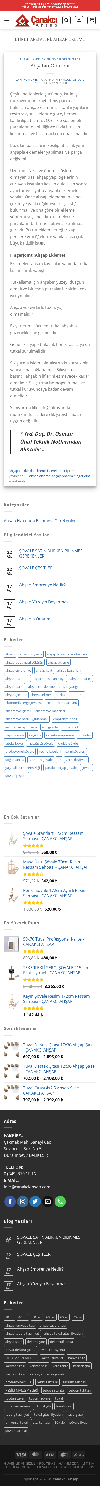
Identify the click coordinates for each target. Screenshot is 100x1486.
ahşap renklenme (41, 686)
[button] (7, 20)
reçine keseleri (50, 751)
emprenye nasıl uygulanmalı (26, 719)
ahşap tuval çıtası (52, 1325)
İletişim (88, 1463)
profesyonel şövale (19, 751)
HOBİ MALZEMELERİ (20, 1357)
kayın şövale (14, 735)
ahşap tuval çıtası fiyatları (63, 1333)
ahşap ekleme (39, 476)
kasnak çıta (81, 1365)
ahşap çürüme (16, 694)
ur (59, 759)
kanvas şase (38, 1365)
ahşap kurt (44, 670)
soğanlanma (14, 759)
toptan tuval (14, 1398)
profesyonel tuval (18, 1382)
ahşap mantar (16, 678)
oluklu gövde (68, 743)
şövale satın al (16, 1430)
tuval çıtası (64, 1406)
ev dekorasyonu (52, 1349)
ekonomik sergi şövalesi (23, 702)
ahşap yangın (69, 686)
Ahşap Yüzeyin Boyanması (44, 601)
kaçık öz (35, 735)
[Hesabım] (79, 20)
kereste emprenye (60, 735)
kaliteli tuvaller (52, 1357)
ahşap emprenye (18, 670)
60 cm (50, 1317)
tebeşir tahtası (80, 1390)
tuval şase (75, 1414)
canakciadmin (27, 79)
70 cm (77, 1317)
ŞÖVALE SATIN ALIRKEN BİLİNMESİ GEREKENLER (51, 553)
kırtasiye (35, 1374)
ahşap (10, 654)
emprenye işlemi (18, 711)
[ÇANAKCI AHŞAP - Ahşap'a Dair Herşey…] (36, 20)
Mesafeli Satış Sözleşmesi (60, 1467)
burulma (76, 694)
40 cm (22, 1317)
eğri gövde (50, 727)
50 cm (36, 1317)
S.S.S (50, 1471)
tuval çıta (44, 1406)
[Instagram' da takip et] (22, 1201)
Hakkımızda (69, 1463)
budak (60, 694)
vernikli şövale (76, 759)
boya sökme (41, 694)
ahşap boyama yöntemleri (67, 654)
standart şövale (41, 759)
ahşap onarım (62, 476)
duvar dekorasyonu (20, 1349)
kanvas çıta (76, 1357)
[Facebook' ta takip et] (10, 1201)
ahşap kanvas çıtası (20, 1325)
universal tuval (16, 1422)
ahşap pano (14, 686)
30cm (9, 1317)
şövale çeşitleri (16, 775)
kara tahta (60, 1365)
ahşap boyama (30, 654)
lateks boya (14, 743)
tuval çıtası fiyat (17, 1414)
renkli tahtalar (47, 1382)
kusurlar (84, 735)
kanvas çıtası (15, 1365)
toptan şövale (39, 1398)
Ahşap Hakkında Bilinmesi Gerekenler (50, 59)
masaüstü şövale (40, 743)
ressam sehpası (74, 1382)
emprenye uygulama (21, 727)
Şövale (60, 1422)
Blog (90, 1467)
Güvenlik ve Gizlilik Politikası (30, 1463)
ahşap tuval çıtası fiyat (22, 1333)
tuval (59, 1398)
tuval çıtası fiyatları (48, 1414)
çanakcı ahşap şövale (61, 767)
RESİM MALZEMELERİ (21, 1390)
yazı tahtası (41, 1422)
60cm (64, 1317)
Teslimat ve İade (20, 1467)
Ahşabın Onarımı (50, 65)
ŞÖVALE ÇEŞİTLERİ (36, 568)
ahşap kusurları (69, 670)
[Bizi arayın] (60, 1201)
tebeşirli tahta (53, 1390)
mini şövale (55, 1374)
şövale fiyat (78, 1422)
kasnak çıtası (15, 1374)
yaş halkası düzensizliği (22, 767)
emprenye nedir (65, 719)
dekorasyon (36, 1341)
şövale (86, 767)
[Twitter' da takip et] (35, 1201)
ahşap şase (13, 1341)
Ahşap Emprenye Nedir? (42, 585)
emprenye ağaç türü (61, 702)
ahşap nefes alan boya (48, 678)
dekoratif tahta (61, 1341)
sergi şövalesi (75, 751)
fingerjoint (82, 476)
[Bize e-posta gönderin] (48, 1201)
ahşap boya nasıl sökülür (24, 662)
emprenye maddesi (50, 711)
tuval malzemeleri (18, 1406)
